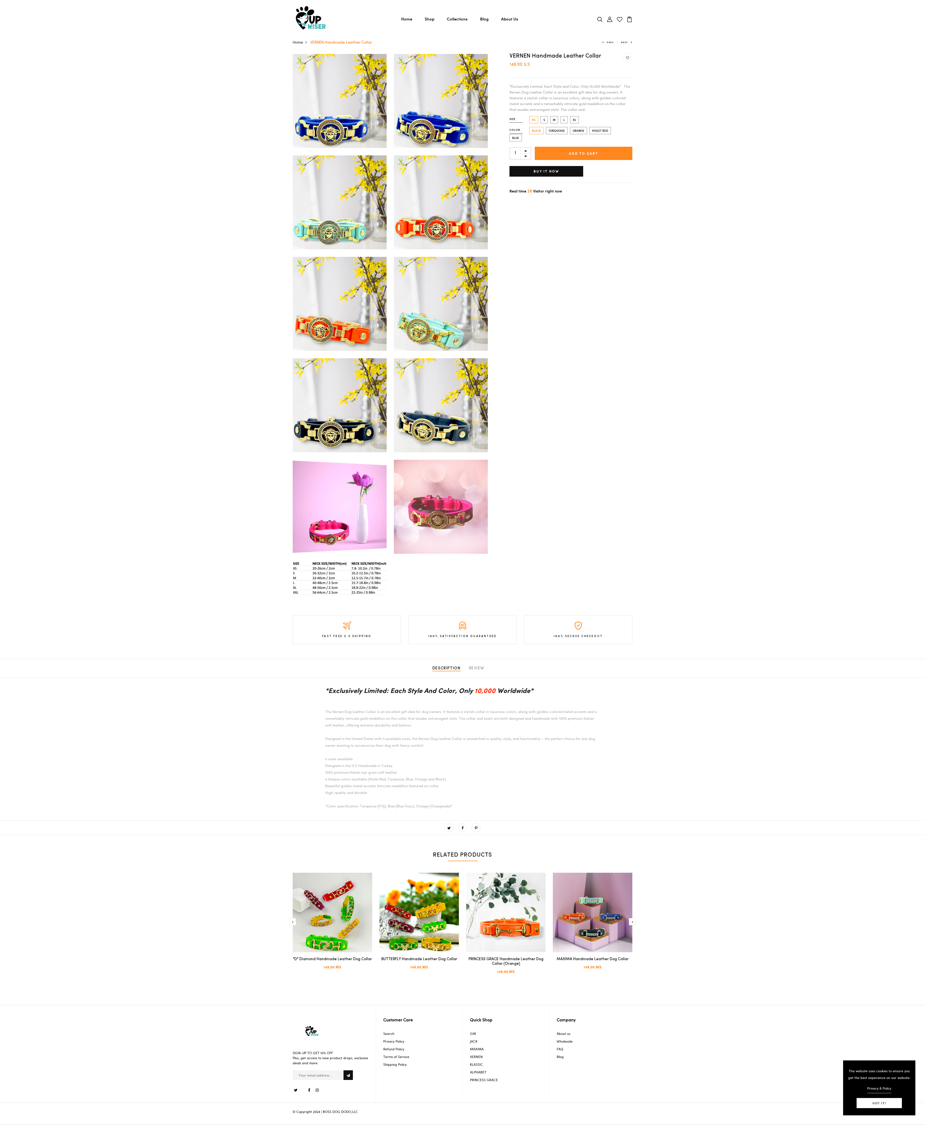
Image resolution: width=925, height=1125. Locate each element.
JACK (473, 1027)
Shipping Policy (395, 1051)
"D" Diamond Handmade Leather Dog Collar (332, 959)
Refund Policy (393, 1035)
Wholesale (565, 1027)
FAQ (560, 1035)
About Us (509, 19)
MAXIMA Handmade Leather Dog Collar (592, 959)
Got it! (879, 1103)
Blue (515, 138)
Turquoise (556, 130)
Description (446, 668)
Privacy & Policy (879, 1088)
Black (536, 130)
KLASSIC (476, 1051)
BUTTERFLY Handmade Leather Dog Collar (419, 959)
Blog (484, 19)
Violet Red (600, 130)
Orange (578, 130)
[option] (332, 925)
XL (574, 120)
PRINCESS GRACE (484, 1066)
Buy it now (546, 171)
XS (533, 120)
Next (624, 42)
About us (563, 1020)
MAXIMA (477, 1035)
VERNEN (476, 1043)
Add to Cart (583, 153)
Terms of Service (396, 1043)
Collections (457, 19)
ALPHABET (478, 1058)
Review (476, 668)
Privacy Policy (393, 1027)
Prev (610, 42)
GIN (473, 1020)
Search (388, 1020)
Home (406, 19)
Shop (429, 19)
